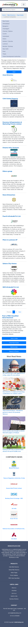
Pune (4, 51)
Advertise (14, 590)
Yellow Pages (14, 572)
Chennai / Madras (8, 31)
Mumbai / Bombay (8, 46)
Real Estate (20, 15)
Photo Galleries (14, 575)
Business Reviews (14, 599)
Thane (4, 54)
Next (20, 312)
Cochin (5, 33)
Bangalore (5, 26)
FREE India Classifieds (14, 578)
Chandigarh (6, 28)
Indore (4, 38)
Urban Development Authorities (11, 56)
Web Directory (11, 15)
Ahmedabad (6, 23)
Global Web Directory (14, 569)
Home (4, 15)
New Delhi (5, 49)
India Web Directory (14, 567)
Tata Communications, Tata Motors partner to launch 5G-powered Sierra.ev (13, 412)
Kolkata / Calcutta (8, 41)
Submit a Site (14, 596)
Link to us (14, 593)
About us (14, 587)
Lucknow (5, 44)
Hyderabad (6, 36)
